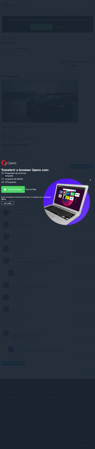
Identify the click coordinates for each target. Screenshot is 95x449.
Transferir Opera (15, 189)
